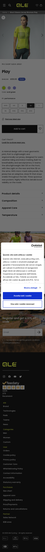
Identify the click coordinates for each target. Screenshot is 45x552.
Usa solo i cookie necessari (22, 304)
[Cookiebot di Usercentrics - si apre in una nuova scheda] (31, 246)
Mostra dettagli (30, 288)
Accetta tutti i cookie (23, 296)
